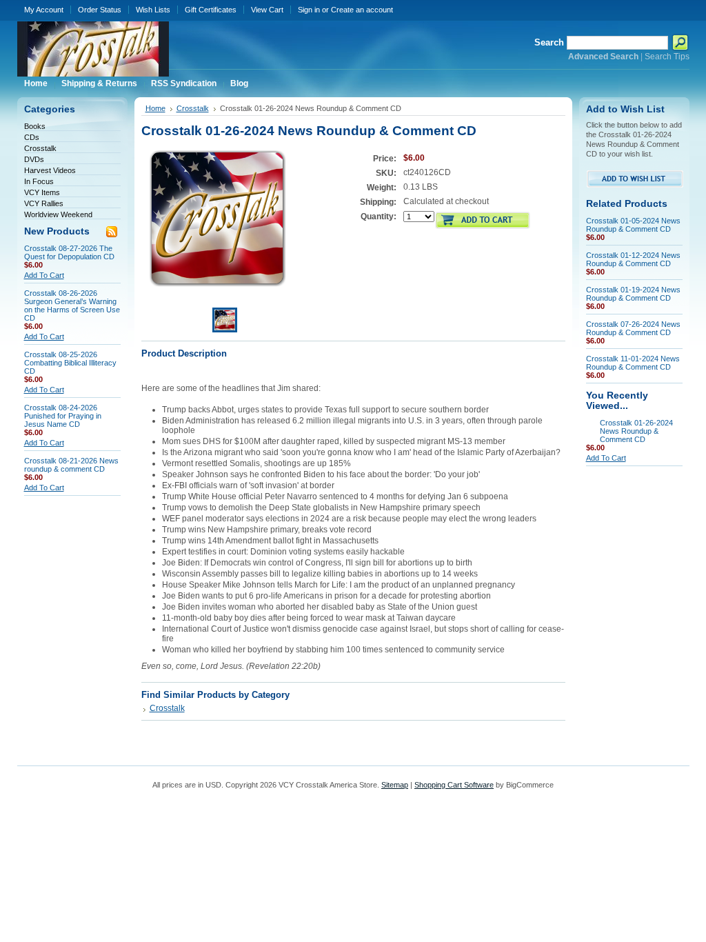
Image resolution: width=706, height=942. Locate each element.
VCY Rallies (43, 203)
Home (155, 108)
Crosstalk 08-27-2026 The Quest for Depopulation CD (69, 252)
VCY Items (42, 192)
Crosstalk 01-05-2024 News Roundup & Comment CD (633, 225)
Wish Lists (153, 10)
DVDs (34, 159)
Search (549, 42)
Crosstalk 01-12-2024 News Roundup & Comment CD (633, 259)
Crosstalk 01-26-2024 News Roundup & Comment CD (636, 431)
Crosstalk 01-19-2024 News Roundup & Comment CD (633, 293)
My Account (43, 10)
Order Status (99, 10)
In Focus (39, 181)
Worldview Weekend (58, 214)
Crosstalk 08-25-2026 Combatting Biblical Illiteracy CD (70, 362)
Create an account (362, 10)
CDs (31, 137)
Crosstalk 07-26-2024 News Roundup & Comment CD (633, 328)
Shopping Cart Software (454, 785)
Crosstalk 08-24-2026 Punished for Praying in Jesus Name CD (62, 415)
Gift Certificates (210, 10)
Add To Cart (44, 275)
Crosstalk (40, 148)
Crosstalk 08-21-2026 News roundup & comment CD (71, 465)
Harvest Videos (50, 170)
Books (35, 126)
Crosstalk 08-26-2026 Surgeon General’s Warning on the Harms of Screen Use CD (72, 305)
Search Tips (667, 56)
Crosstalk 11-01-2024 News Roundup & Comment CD (633, 362)
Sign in (309, 10)
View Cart (267, 10)
